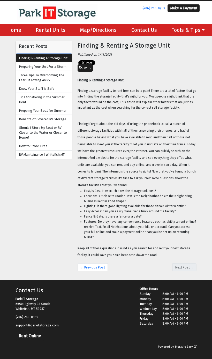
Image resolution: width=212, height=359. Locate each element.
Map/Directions (98, 30)
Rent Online (30, 335)
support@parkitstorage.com (37, 325)
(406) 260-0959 (153, 8)
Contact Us (144, 30)
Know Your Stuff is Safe (36, 89)
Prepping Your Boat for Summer (43, 111)
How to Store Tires (33, 146)
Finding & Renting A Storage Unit (43, 58)
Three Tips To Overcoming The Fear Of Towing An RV (41, 77)
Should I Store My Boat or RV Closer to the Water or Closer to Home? (43, 132)
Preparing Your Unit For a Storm (42, 67)
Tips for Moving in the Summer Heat (42, 99)
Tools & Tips (185, 30)
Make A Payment (183, 8)
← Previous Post (92, 267)
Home (14, 30)
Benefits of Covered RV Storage (42, 119)
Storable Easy (184, 346)
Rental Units (50, 30)
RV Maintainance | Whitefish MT (42, 154)
